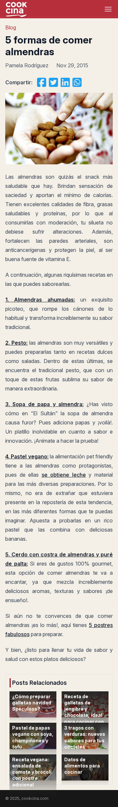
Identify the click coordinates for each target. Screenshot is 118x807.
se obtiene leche (64, 474)
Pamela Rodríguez (27, 65)
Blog (10, 27)
